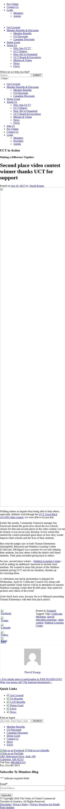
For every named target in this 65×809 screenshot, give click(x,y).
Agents (17, 16)
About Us (12, 45)
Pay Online (12, 4)
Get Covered (13, 27)
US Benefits (16, 698)
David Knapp (37, 185)
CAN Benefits (17, 702)
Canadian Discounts (23, 39)
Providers (18, 140)
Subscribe (6, 795)
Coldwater (56, 613)
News (16, 63)
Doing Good (13, 42)
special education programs (46, 618)
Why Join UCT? (22, 48)
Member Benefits (22, 33)
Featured (51, 610)
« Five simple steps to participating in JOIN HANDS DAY (31, 679)
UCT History (20, 51)
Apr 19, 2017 (18, 185)
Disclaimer (5, 804)
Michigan (41, 616)
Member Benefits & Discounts (23, 30)
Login (10, 10)
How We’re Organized (25, 54)
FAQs (16, 66)
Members (18, 13)
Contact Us (12, 7)
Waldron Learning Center (47, 561)
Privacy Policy (20, 804)
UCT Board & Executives (27, 57)
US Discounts (20, 36)
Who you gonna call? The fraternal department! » (26, 682)
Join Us (11, 126)
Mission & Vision (22, 60)
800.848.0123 (18, 762)
